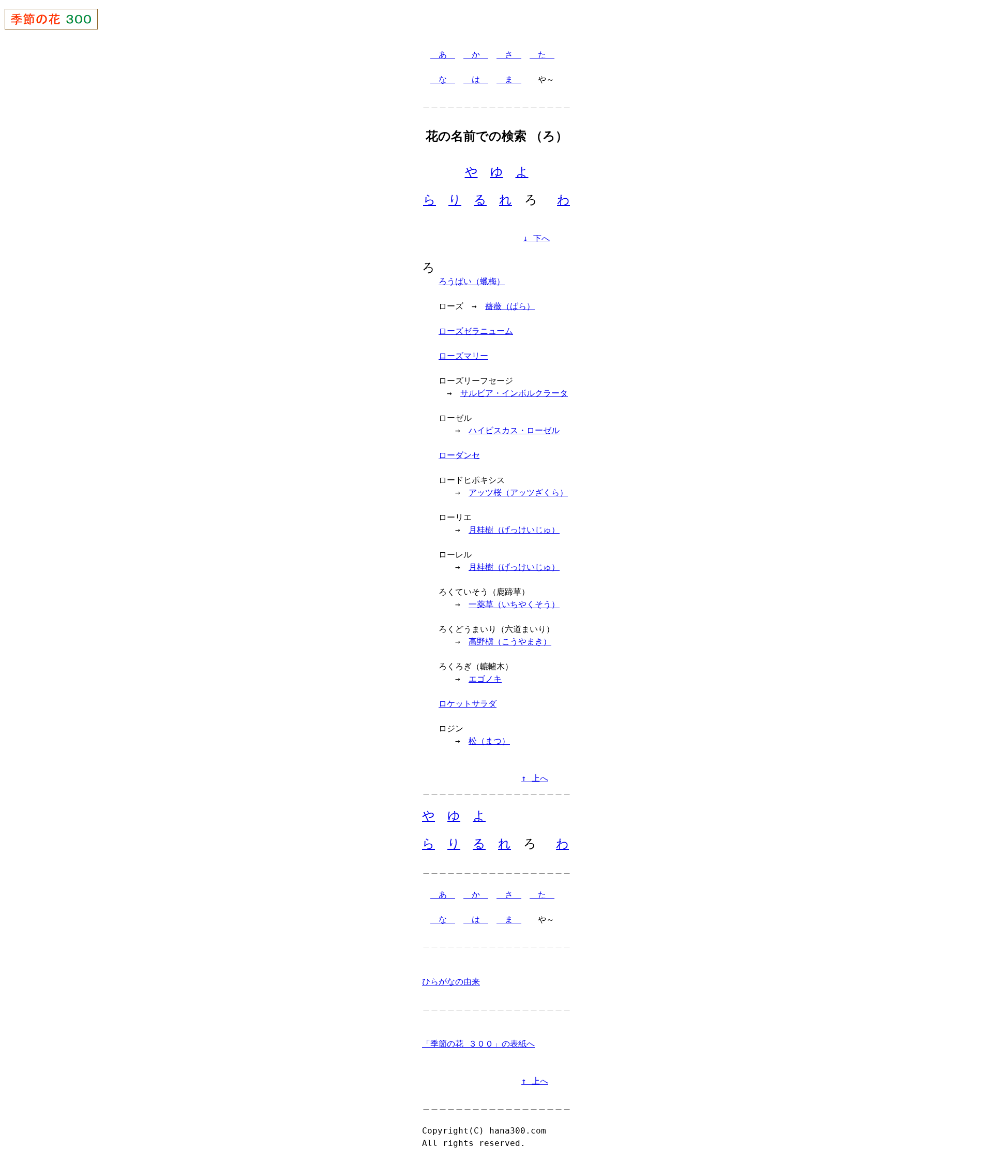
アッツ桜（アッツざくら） (518, 492)
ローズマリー (463, 356)
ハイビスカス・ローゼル (514, 430)
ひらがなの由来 (451, 982)
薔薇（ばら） (510, 306)
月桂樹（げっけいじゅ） (514, 530)
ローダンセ (459, 455)
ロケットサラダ (467, 704)
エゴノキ (485, 679)
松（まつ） (489, 741)
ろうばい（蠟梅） (472, 281)
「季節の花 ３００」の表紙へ (478, 1044)
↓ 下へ (536, 238)
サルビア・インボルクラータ (514, 393)
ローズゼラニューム (476, 331)
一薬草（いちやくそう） (514, 604)
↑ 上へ (534, 778)
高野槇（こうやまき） (510, 641)
